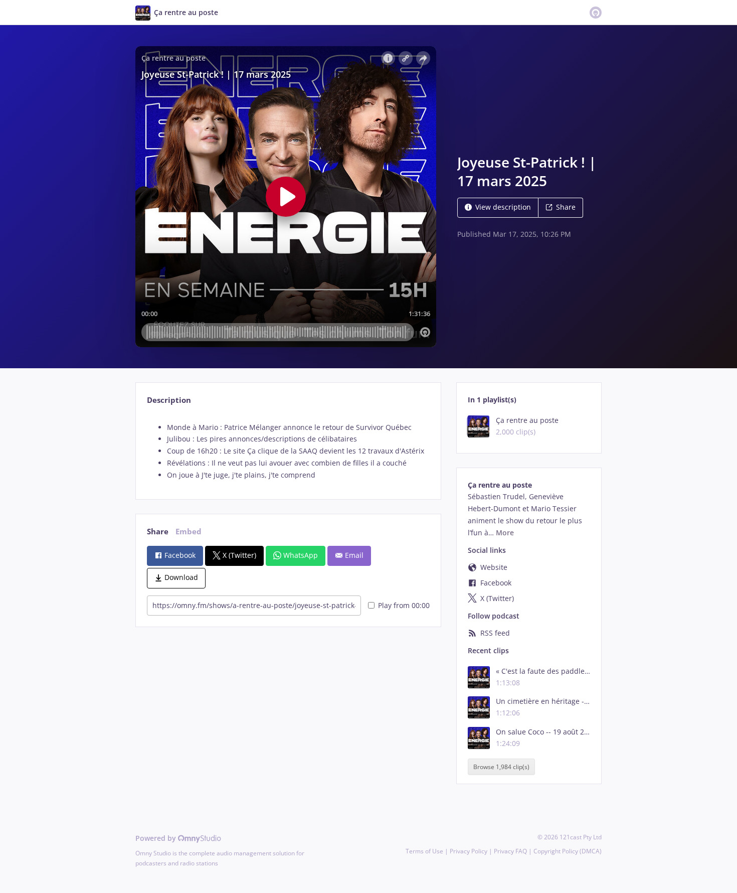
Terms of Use (424, 851)
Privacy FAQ (510, 851)
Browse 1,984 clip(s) (501, 767)
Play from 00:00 (404, 605)
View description (503, 207)
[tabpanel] (288, 451)
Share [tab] (157, 531)
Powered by (156, 838)
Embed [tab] (188, 531)
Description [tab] (169, 400)
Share (566, 207)
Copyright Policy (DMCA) (567, 851)
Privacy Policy (468, 851)
